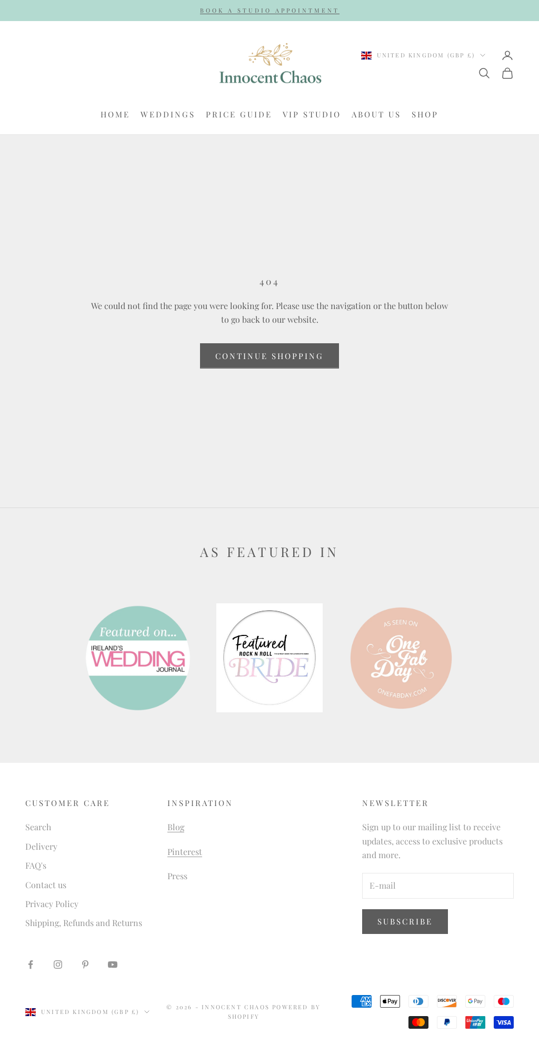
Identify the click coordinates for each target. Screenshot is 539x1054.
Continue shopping (269, 356)
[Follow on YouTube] (112, 964)
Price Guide (239, 114)
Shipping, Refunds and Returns (83, 922)
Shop (425, 114)
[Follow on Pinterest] (85, 964)
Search (38, 826)
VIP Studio (312, 114)
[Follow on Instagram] (58, 964)
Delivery (41, 846)
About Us (376, 114)
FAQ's (35, 865)
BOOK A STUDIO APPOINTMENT (270, 10)
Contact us (45, 884)
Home (115, 114)
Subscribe (405, 921)
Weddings (168, 114)
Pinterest (184, 851)
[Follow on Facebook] (30, 964)
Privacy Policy (51, 903)
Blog (175, 826)
